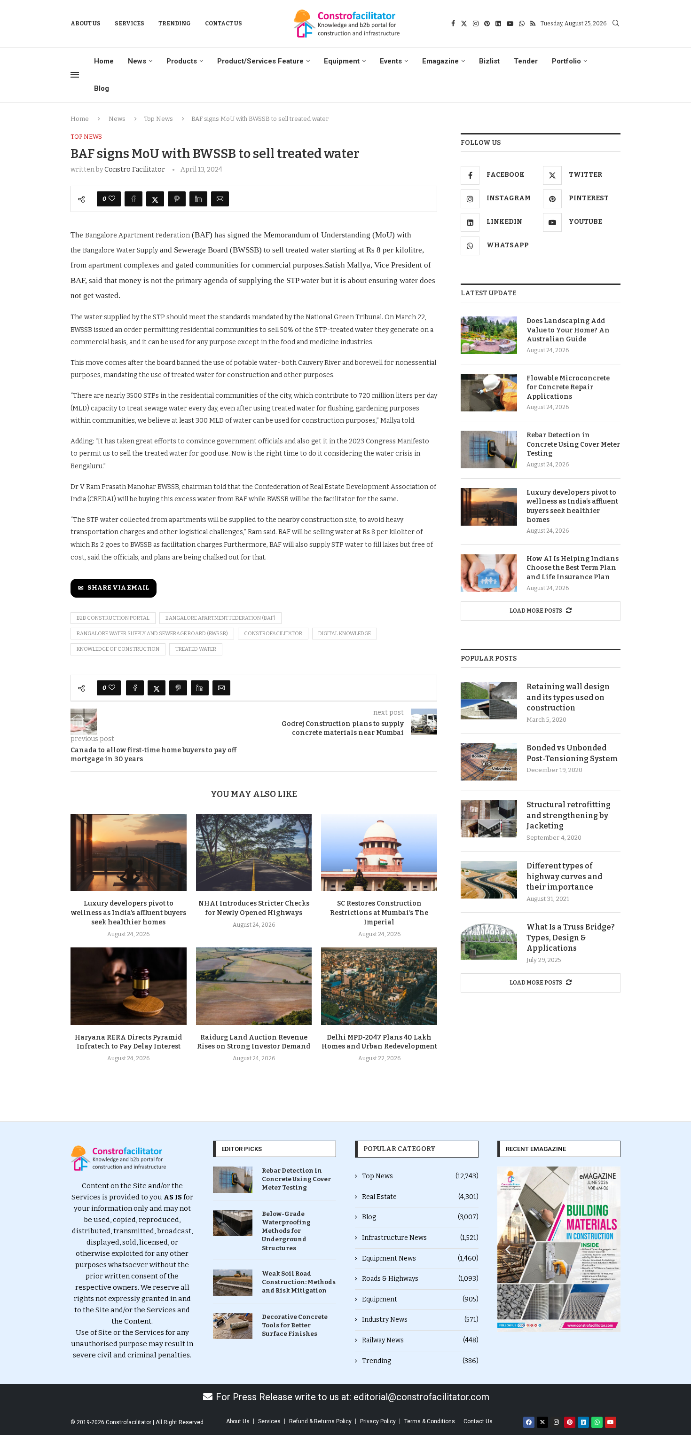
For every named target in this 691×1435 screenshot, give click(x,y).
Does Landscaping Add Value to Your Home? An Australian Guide (568, 330)
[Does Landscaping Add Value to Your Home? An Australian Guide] (489, 335)
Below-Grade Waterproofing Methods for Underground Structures (286, 1231)
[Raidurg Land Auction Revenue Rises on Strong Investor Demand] (254, 986)
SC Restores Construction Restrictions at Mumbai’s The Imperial (379, 912)
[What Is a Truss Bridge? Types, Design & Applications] (489, 941)
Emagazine (440, 61)
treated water (195, 649)
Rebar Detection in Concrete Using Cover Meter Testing (573, 444)
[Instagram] (475, 23)
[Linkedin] (498, 23)
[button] (508, 1249)
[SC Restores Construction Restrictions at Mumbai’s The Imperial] (379, 852)
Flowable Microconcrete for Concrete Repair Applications (568, 387)
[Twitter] (464, 23)
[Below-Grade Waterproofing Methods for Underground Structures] (232, 1223)
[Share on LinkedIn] (198, 198)
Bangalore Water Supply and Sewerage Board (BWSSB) (152, 634)
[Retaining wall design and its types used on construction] (489, 700)
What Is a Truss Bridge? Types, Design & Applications (570, 937)
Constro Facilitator (134, 169)
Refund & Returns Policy (320, 1421)
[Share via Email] (220, 198)
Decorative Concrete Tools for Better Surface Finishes (295, 1325)
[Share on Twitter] (155, 198)
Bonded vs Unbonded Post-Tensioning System (572, 753)
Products (181, 61)
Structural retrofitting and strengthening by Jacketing (568, 815)
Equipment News (420, 1258)
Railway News (420, 1340)
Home (104, 61)
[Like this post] (112, 198)
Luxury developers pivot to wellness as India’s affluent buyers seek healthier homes (128, 912)
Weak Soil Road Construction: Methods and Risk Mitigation (299, 1282)
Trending (174, 23)
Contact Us (223, 23)
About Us (86, 23)
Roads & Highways (420, 1279)
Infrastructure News (420, 1238)
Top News (158, 118)
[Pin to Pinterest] (177, 198)
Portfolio (566, 61)
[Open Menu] (75, 75)
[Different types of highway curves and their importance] (489, 880)
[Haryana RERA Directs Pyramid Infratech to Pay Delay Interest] (129, 986)
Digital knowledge (344, 634)
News (137, 61)
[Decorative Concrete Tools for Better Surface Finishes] (232, 1326)
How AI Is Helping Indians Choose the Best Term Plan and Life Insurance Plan (572, 568)
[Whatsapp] (521, 23)
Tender (526, 61)
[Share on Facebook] (133, 198)
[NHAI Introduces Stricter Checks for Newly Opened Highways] (254, 852)
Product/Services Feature (260, 61)
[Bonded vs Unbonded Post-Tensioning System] (489, 762)
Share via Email (118, 587)
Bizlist (489, 61)
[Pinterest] (487, 23)
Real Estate (420, 1197)
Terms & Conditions (429, 1421)
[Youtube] (510, 23)
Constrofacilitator (273, 634)
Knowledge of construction (118, 649)
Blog (101, 88)
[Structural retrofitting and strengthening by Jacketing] (489, 818)
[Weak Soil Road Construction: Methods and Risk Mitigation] (232, 1282)
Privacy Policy (378, 1421)
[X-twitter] (542, 1422)
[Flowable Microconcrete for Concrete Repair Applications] (489, 392)
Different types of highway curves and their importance (564, 876)
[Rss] (533, 23)
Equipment (342, 61)
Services (129, 23)
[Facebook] (453, 23)
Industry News (420, 1320)
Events (391, 61)
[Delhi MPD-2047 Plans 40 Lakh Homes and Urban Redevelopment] (379, 986)
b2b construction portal (113, 618)
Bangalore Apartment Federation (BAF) (220, 618)
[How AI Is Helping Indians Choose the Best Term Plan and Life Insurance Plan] (489, 573)
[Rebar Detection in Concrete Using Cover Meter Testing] (489, 449)
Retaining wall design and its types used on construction (568, 697)
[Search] (615, 24)
